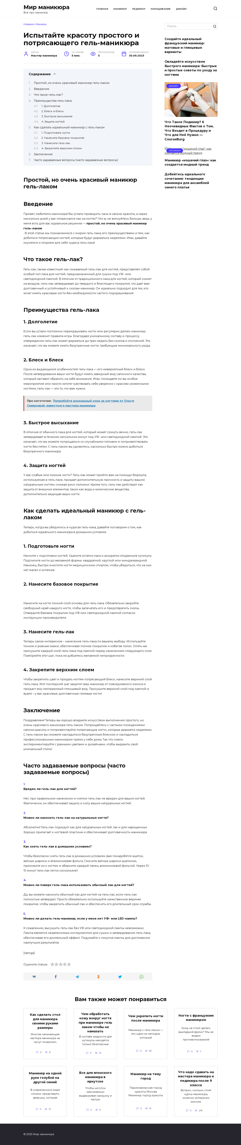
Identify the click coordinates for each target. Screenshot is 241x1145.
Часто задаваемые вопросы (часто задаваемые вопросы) (76, 160)
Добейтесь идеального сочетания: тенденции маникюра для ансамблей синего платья (187, 180)
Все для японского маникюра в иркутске (95, 1077)
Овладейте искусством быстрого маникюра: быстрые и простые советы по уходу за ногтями (191, 68)
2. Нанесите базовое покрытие (62, 137)
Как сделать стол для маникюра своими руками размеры (45, 1021)
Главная (102, 9)
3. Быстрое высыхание (57, 116)
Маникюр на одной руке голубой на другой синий (45, 1077)
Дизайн (181, 9)
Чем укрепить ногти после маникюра (145, 1018)
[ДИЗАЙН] (191, 114)
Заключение (43, 154)
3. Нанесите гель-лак (55, 143)
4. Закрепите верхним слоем (61, 148)
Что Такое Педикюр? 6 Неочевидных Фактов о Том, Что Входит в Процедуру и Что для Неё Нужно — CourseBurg (189, 130)
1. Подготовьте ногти (55, 132)
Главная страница (35, 24)
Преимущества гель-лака (53, 100)
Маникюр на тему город (145, 1076)
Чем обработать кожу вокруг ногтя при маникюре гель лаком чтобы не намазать (95, 1022)
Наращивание (161, 9)
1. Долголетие (50, 106)
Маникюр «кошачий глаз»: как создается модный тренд (190, 162)
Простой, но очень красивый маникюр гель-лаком (72, 83)
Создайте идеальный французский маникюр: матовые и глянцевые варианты (185, 45)
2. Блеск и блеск (52, 111)
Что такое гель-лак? (48, 94)
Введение (41, 89)
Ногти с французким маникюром (196, 1017)
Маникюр (120, 9)
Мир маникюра (46, 7)
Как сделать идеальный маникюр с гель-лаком (69, 127)
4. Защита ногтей (53, 121)
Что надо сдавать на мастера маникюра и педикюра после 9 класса (196, 1078)
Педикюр (138, 9)
